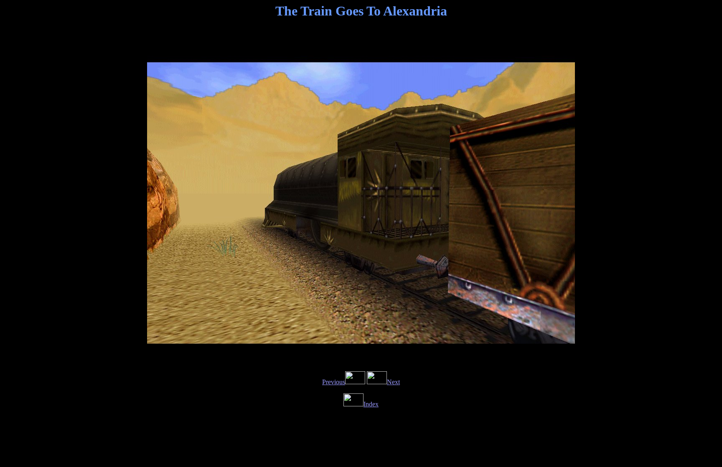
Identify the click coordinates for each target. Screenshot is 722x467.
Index (371, 404)
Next (393, 381)
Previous (333, 381)
